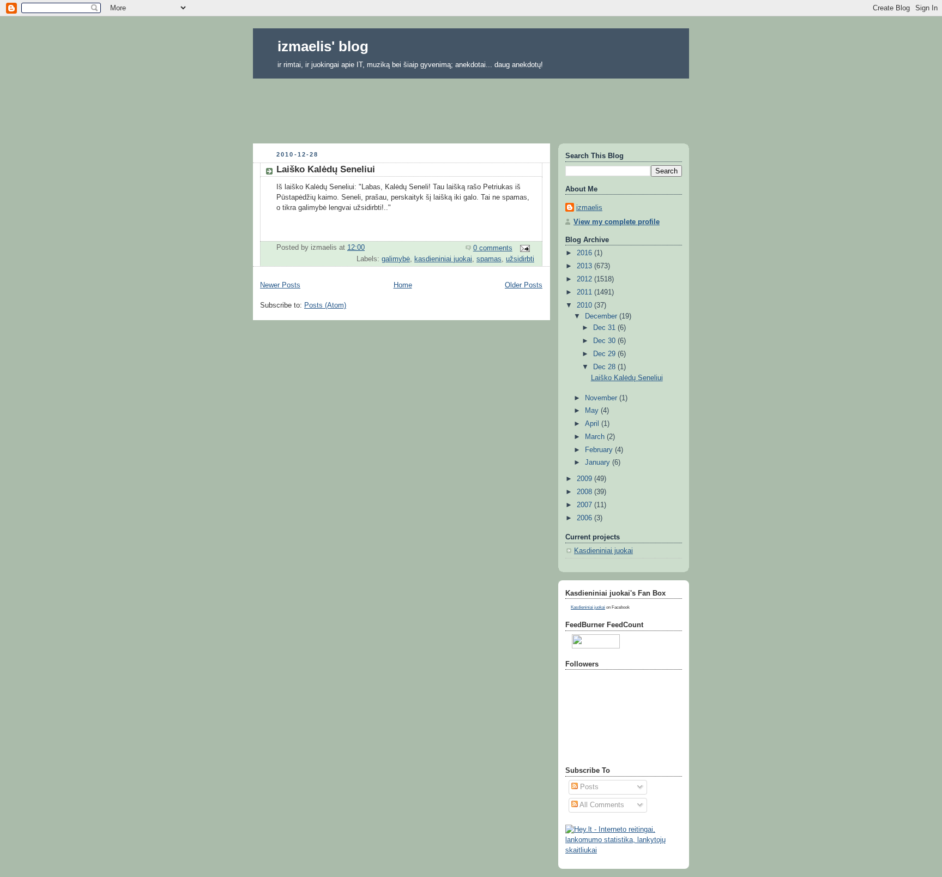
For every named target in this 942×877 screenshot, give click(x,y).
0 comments (492, 248)
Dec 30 (605, 341)
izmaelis (589, 208)
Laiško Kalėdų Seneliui (325, 169)
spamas (489, 259)
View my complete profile (616, 222)
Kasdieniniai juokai (603, 551)
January (598, 462)
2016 (585, 253)
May (593, 411)
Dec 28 (605, 367)
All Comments (601, 805)
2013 (585, 266)
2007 (585, 505)
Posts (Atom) (325, 305)
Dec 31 (605, 328)
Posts (588, 787)
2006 (585, 518)
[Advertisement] (471, 107)
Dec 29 (605, 354)
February (600, 450)
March (596, 437)
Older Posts (523, 285)
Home (403, 285)
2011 (585, 292)
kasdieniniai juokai (443, 259)
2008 (585, 492)
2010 (585, 305)
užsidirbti (520, 259)
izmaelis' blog (323, 46)
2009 (585, 479)
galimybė (396, 259)
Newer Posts (280, 285)
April (593, 424)
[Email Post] (524, 248)
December (602, 316)
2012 (585, 279)
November (602, 398)
